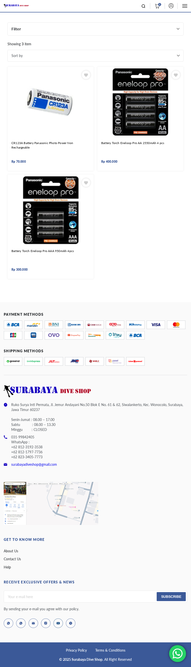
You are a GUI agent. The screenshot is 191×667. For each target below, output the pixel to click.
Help (7, 567)
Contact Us (12, 559)
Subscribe (171, 597)
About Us (11, 551)
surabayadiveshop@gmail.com (34, 464)
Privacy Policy (76, 650)
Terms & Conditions (110, 650)
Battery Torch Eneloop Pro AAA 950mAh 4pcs (42, 251)
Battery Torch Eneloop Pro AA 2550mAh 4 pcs (132, 143)
